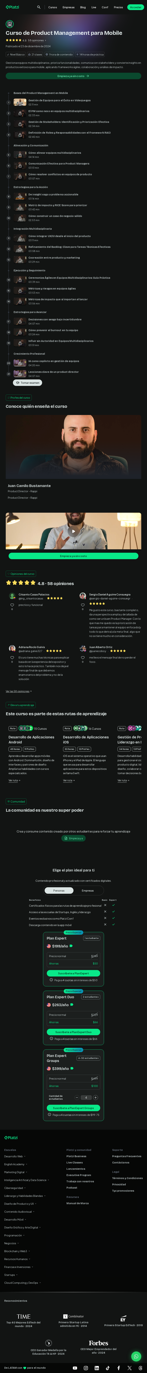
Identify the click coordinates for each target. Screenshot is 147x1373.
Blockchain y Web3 (15, 1251)
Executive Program (79, 1175)
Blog (83, 7)
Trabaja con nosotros (80, 1181)
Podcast (72, 1187)
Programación (13, 1235)
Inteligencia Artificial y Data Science (25, 1180)
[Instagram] (86, 1368)
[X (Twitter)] (129, 1368)
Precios (118, 7)
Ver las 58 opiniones (17, 691)
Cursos (52, 7)
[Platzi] (13, 7)
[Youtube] (75, 1368)
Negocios (10, 1243)
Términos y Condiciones (127, 1178)
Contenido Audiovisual (18, 1211)
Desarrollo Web (13, 1156)
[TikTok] (108, 1368)
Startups (9, 1274)
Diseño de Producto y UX (19, 1203)
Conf (105, 7)
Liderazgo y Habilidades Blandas (23, 1195)
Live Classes (74, 1162)
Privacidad (119, 1184)
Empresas (69, 7)
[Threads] (140, 1368)
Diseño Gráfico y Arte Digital (21, 1227)
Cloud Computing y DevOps (21, 1282)
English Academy (14, 1164)
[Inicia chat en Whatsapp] (136, 1356)
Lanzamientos (76, 1168)
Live (94, 7)
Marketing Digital (14, 1172)
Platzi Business (76, 1156)
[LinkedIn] (97, 1368)
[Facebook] (119, 1368)
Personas (59, 890)
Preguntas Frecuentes (126, 1156)
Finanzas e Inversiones (17, 1266)
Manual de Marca (78, 1203)
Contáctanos (120, 1162)
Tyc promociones (123, 1190)
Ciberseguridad (13, 1187)
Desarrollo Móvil (13, 1219)
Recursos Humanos (16, 1259)
